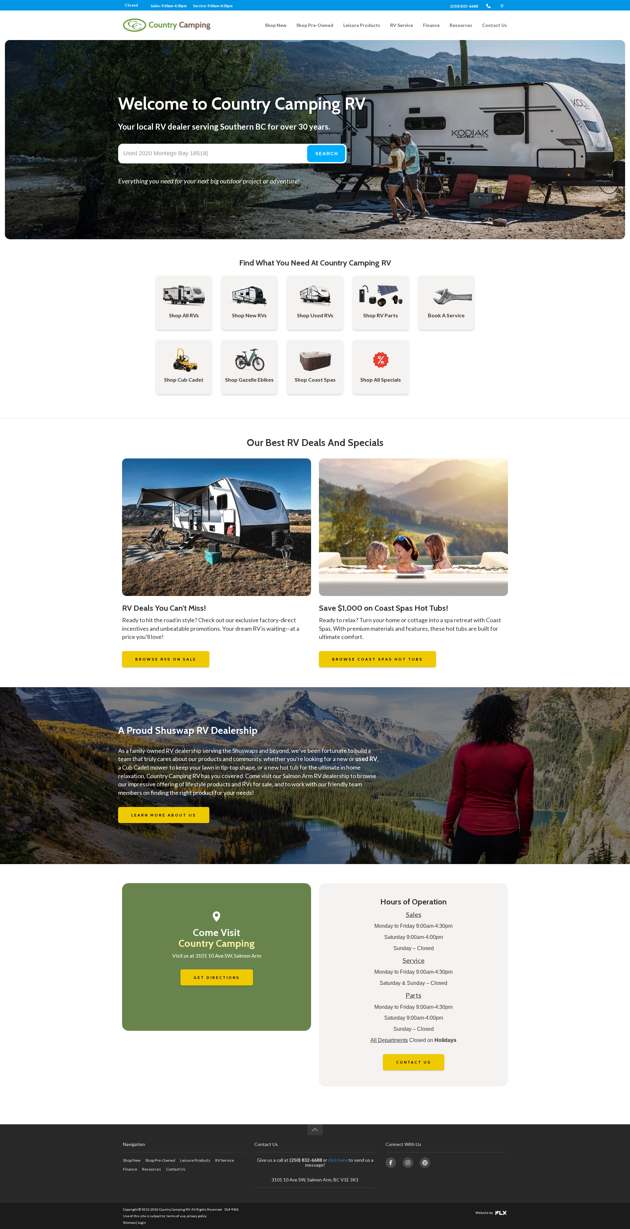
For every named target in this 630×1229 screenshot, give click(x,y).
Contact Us (494, 25)
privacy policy (196, 1216)
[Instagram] (408, 1162)
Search (326, 153)
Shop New (275, 25)
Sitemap (129, 1222)
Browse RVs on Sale (165, 659)
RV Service (401, 25)
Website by (484, 1213)
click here (337, 1160)
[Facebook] (391, 1162)
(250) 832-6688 (464, 6)
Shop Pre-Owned (314, 25)
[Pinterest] (425, 1162)
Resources (461, 25)
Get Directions (217, 977)
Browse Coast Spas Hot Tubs (377, 659)
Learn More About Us (163, 815)
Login (142, 1222)
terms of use (175, 1216)
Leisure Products (361, 25)
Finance (431, 25)
